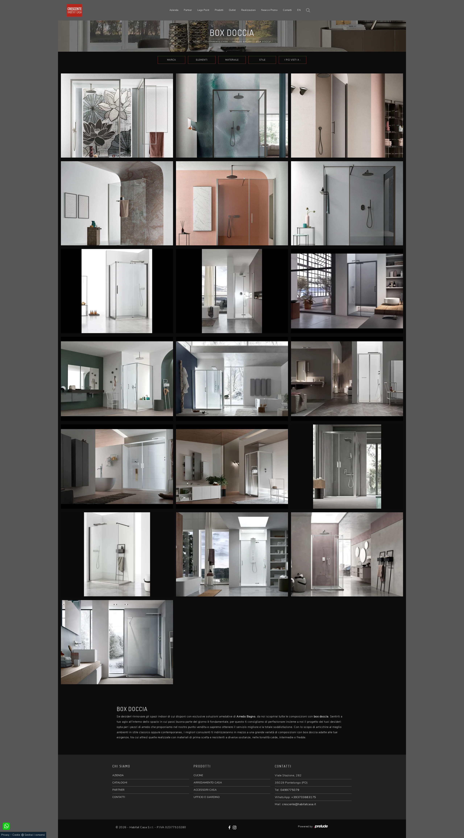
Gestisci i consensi (35, 835)
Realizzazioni (248, 10)
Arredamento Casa (215, 41)
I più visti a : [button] (292, 59)
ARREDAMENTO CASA (208, 782)
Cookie (16, 835)
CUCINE (198, 775)
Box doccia (263, 41)
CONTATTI (118, 797)
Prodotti (219, 10)
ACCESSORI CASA (205, 790)
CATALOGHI (119, 782)
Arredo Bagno (242, 41)
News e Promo (269, 10)
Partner (188, 10)
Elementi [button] (202, 59)
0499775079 (289, 790)
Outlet (232, 10)
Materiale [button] (232, 59)
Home (196, 41)
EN (299, 10)
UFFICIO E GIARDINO (207, 797)
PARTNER (118, 790)
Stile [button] (262, 59)
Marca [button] (171, 59)
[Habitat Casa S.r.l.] (74, 10)
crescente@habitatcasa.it (299, 804)
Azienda (174, 10)
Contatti (287, 10)
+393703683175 (303, 797)
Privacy (5, 835)
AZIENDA (118, 775)
